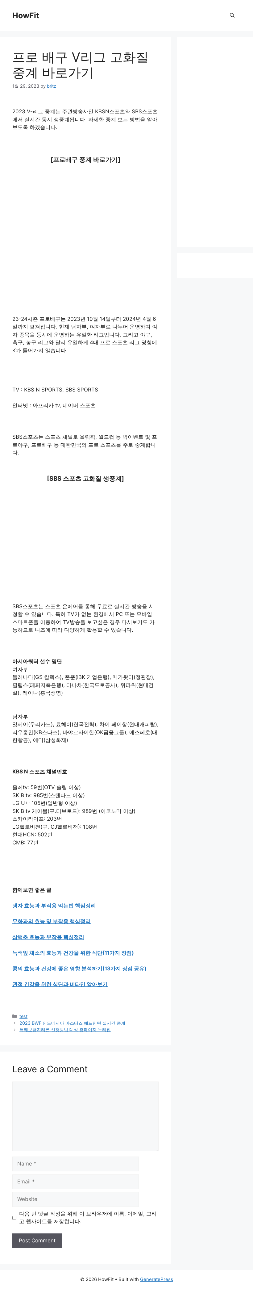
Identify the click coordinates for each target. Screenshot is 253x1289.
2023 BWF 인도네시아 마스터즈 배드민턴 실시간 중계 (72, 1023)
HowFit (25, 15)
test (23, 1016)
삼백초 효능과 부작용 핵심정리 (48, 937)
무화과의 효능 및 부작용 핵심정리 (51, 921)
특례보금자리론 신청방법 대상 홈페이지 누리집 (65, 1029)
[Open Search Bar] (232, 15)
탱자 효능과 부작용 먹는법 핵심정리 (54, 905)
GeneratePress (156, 1279)
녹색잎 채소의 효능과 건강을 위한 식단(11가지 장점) (73, 953)
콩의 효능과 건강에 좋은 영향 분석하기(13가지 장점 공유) (79, 968)
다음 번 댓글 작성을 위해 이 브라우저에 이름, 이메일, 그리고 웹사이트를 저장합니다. (88, 1218)
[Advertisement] (85, 217)
